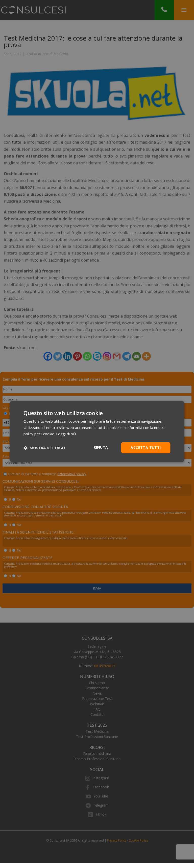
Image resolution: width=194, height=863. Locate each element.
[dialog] (97, 431)
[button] (44, 447)
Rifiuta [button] (101, 447)
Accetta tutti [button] (146, 447)
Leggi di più (66, 433)
